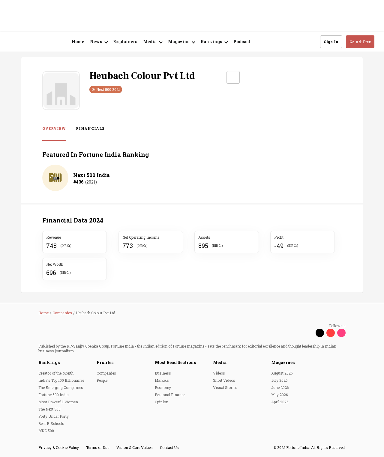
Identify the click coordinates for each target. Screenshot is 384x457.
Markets (162, 380)
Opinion (161, 401)
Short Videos (224, 380)
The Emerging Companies (60, 387)
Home (78, 41)
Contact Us (169, 447)
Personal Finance (170, 394)
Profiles (105, 362)
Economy (163, 387)
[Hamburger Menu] (13, 41)
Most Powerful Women (58, 401)
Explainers (125, 41)
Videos (219, 373)
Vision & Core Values (134, 447)
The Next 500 (49, 409)
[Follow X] (320, 333)
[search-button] (311, 41)
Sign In (331, 41)
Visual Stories (225, 387)
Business (163, 373)
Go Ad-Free (360, 41)
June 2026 (280, 387)
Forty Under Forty (53, 416)
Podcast (241, 41)
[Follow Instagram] (341, 333)
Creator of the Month (56, 373)
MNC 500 (46, 430)
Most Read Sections (175, 362)
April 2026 (279, 401)
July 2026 (279, 380)
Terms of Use (97, 447)
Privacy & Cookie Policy (58, 447)
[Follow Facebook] (309, 333)
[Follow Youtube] (330, 333)
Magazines (283, 362)
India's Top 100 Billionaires (61, 380)
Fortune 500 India (53, 394)
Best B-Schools (51, 423)
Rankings (49, 362)
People (102, 380)
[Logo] (42, 42)
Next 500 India (91, 175)
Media (219, 362)
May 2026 (279, 394)
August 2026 (281, 373)
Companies (106, 373)
